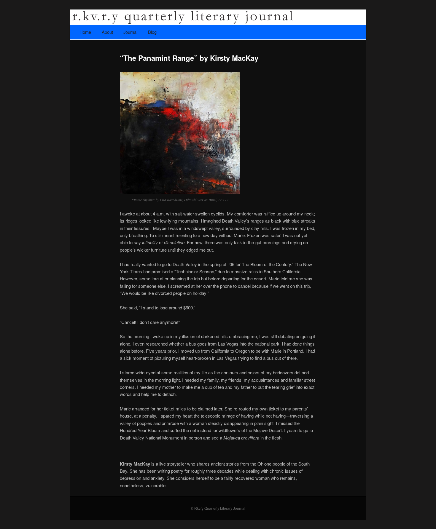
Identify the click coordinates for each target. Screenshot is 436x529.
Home (85, 32)
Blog (152, 32)
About (107, 32)
